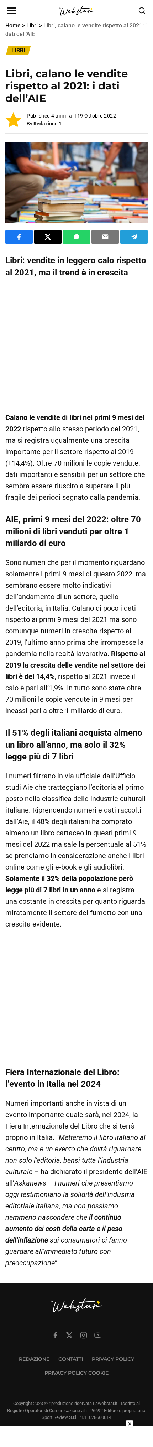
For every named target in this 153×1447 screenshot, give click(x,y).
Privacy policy (113, 1359)
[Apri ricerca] (142, 11)
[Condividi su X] (48, 237)
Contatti (70, 1359)
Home (13, 25)
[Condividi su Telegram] (134, 237)
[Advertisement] (76, 345)
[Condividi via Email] (105, 237)
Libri (32, 25)
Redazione (34, 1359)
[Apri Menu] (11, 11)
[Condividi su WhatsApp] (76, 237)
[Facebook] (55, 1335)
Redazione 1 (47, 123)
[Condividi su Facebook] (19, 237)
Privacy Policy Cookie (76, 1373)
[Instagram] (83, 1335)
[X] (69, 1335)
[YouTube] (97, 1335)
